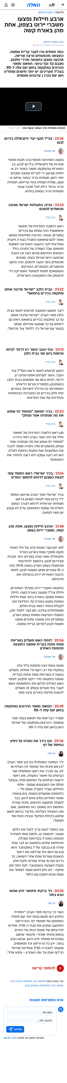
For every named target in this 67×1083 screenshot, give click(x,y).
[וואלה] (33, 5)
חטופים (35, 986)
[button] (51, 4)
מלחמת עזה (39, 981)
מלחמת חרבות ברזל (21, 981)
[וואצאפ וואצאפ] (13, 5)
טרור (53, 986)
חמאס (60, 986)
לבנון (27, 986)
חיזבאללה (45, 986)
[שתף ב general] (6, 5)
